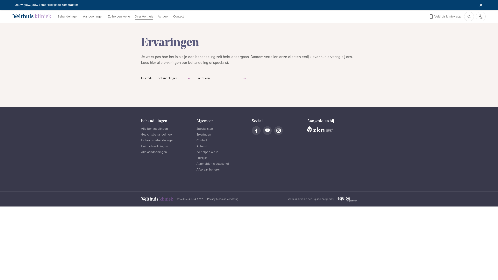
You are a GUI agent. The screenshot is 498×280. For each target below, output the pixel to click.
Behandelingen (68, 16)
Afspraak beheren (208, 170)
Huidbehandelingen (154, 146)
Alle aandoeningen (154, 152)
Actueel (163, 16)
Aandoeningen (93, 16)
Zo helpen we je (119, 16)
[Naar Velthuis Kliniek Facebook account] (256, 130)
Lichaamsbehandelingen (157, 140)
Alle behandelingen (154, 129)
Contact (178, 16)
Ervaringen (203, 134)
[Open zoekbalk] (469, 16)
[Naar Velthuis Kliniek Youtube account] (267, 130)
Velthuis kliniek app (447, 16)
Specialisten (204, 129)
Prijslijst (201, 158)
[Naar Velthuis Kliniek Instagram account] (278, 130)
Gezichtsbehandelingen (157, 134)
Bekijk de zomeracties (63, 5)
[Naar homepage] (31, 16)
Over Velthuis (144, 16)
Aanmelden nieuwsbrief (212, 164)
